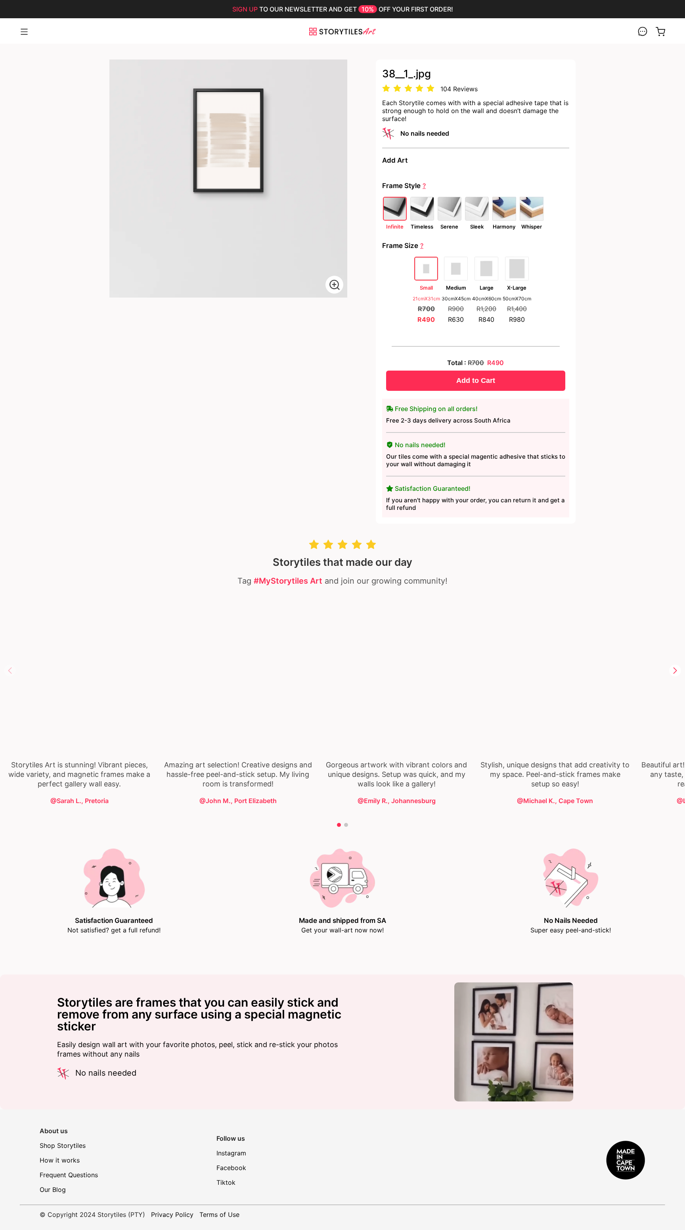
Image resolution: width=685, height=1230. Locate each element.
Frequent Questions (69, 1175)
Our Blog (53, 1189)
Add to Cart (475, 380)
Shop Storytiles (63, 1145)
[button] (675, 670)
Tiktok (225, 1182)
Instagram (231, 1153)
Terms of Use (219, 1214)
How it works (60, 1160)
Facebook (231, 1168)
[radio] (386, 89)
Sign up (245, 9)
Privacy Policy (172, 1214)
